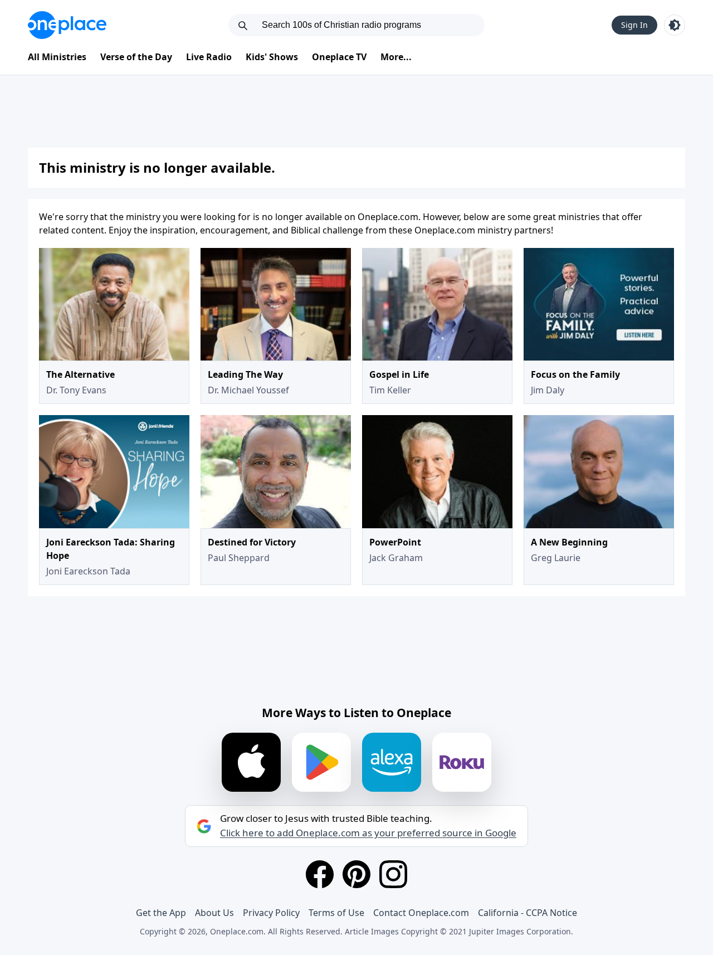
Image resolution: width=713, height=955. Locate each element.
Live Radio (209, 57)
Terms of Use (336, 913)
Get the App (161, 913)
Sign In (634, 25)
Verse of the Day (136, 57)
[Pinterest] (356, 874)
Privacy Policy (271, 913)
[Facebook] (320, 874)
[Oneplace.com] (67, 25)
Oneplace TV (339, 57)
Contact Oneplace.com (421, 913)
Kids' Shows (272, 57)
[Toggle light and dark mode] (674, 25)
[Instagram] (393, 874)
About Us (214, 913)
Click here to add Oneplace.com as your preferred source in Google (368, 833)
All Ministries (57, 57)
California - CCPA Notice (527, 913)
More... (396, 57)
